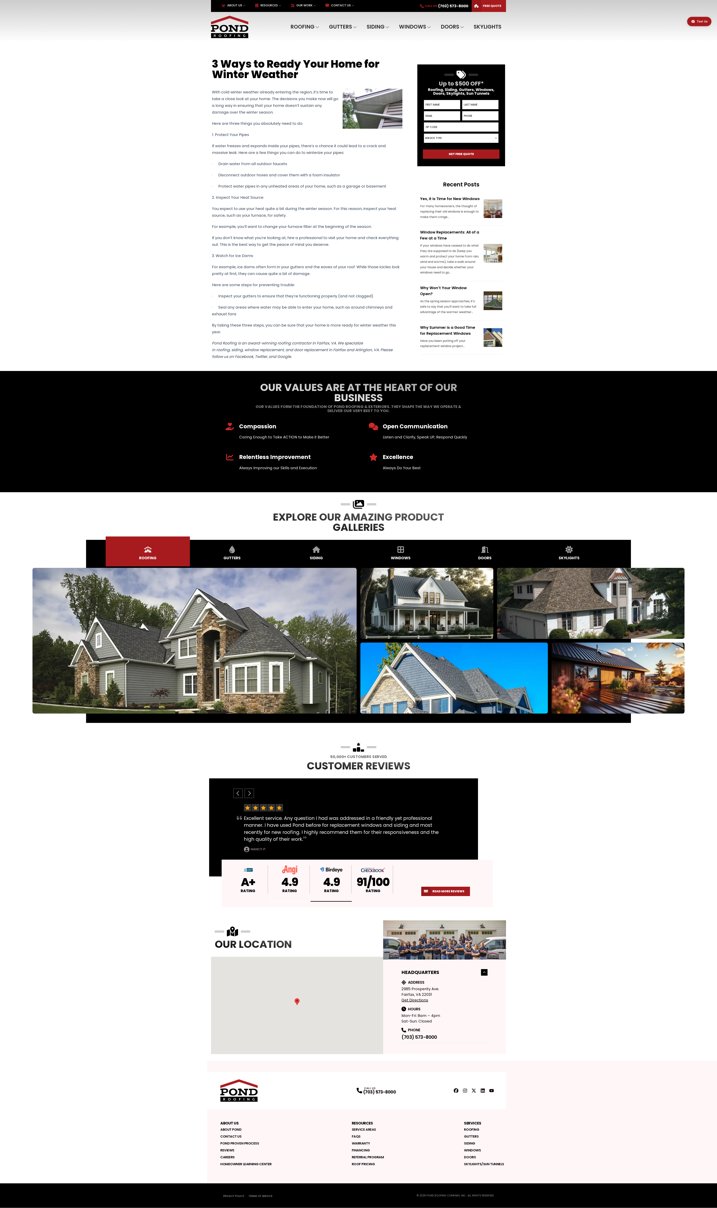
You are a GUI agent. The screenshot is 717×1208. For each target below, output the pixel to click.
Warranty (361, 1143)
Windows (412, 26)
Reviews (227, 1150)
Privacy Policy (233, 1196)
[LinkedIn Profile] (482, 1090)
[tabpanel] (358, 641)
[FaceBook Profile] (456, 1090)
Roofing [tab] (147, 558)
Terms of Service (260, 1196)
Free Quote (492, 6)
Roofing (302, 26)
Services (472, 1123)
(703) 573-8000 (419, 1037)
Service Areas (364, 1129)
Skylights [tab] (569, 558)
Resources (269, 5)
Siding (375, 26)
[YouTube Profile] (491, 1090)
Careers (227, 1157)
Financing (361, 1150)
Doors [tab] (485, 558)
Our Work (304, 5)
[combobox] (461, 138)
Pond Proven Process (239, 1143)
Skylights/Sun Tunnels (484, 1164)
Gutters (340, 26)
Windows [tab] (401, 558)
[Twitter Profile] (474, 1090)
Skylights (487, 26)
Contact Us (341, 5)
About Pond (231, 1129)
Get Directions (414, 1000)
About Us (234, 5)
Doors (450, 26)
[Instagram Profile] (465, 1090)
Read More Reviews (448, 891)
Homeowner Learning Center (246, 1164)
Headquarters (420, 972)
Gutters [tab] (232, 558)
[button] (290, 901)
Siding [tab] (316, 558)
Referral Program (368, 1157)
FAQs (356, 1136)
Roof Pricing (363, 1164)
